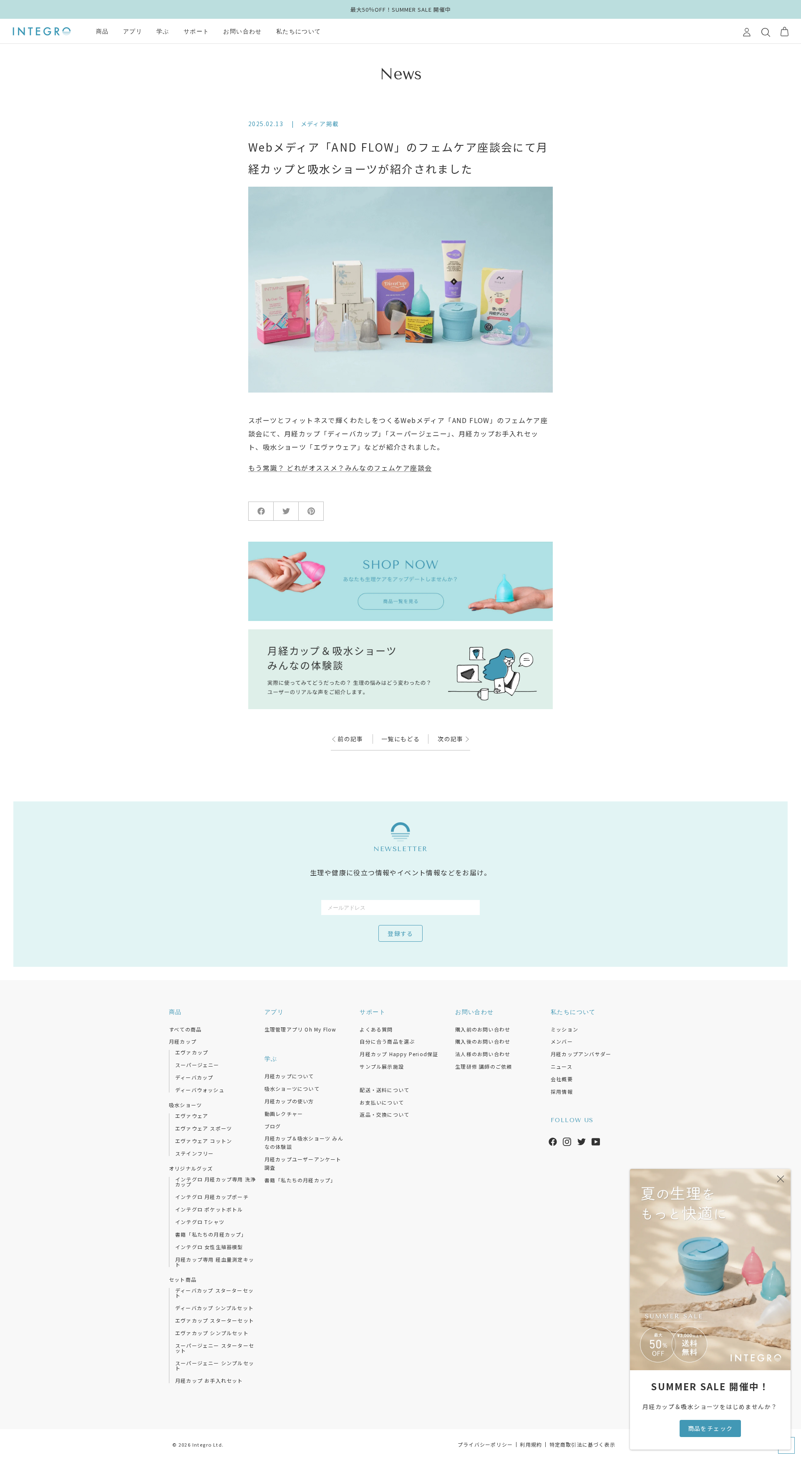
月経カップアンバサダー (581, 1053)
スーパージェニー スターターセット (214, 1348)
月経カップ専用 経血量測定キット (214, 1262)
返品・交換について (384, 1114)
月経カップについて (289, 1076)
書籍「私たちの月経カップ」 (211, 1234)
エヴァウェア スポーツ (203, 1128)
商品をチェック (710, 1428)
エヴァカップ (191, 1052)
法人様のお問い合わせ (482, 1053)
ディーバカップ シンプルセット (214, 1307)
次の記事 (451, 739)
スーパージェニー (197, 1064)
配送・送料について (384, 1089)
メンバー (562, 1041)
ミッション (564, 1029)
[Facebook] (553, 1140)
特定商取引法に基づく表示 (582, 1444)
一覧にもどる (400, 739)
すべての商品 (185, 1029)
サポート (196, 31)
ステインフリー (194, 1153)
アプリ (132, 31)
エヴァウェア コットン (203, 1140)
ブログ (272, 1126)
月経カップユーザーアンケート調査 (303, 1163)
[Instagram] (567, 1140)
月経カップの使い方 (289, 1101)
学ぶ (162, 31)
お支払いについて (382, 1102)
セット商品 (182, 1279)
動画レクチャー (283, 1113)
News (401, 74)
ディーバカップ (194, 1077)
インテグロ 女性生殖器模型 (209, 1247)
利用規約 (531, 1444)
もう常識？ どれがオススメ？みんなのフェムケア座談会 (340, 468)
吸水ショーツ (185, 1104)
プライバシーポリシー (485, 1444)
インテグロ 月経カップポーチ (212, 1196)
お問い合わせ (242, 31)
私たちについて (298, 31)
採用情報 (562, 1091)
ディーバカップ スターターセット (214, 1293)
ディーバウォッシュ (199, 1089)
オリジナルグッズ (191, 1168)
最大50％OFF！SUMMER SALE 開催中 (400, 9)
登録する (400, 934)
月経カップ (182, 1041)
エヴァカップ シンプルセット (212, 1333)
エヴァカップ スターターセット (214, 1320)
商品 (102, 31)
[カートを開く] (784, 31)
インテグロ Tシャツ (199, 1221)
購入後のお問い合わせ (482, 1041)
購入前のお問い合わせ (482, 1029)
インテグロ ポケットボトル (209, 1209)
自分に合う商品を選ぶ (387, 1041)
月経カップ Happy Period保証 (399, 1053)
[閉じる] (780, 1179)
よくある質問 (376, 1029)
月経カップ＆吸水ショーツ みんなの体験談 (303, 1142)
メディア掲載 (320, 123)
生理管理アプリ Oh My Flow (300, 1029)
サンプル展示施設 (382, 1066)
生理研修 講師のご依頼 (483, 1066)
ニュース (561, 1066)
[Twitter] (581, 1140)
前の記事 (349, 739)
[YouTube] (596, 1140)
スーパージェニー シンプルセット (214, 1366)
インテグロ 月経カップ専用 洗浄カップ (215, 1182)
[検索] (765, 31)
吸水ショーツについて (292, 1088)
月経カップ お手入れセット (209, 1380)
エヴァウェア (191, 1115)
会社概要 (562, 1078)
